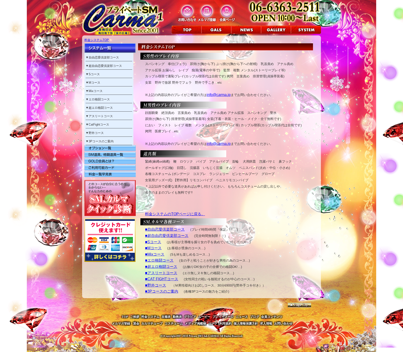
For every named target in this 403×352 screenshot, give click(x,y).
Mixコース (96, 91)
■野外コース (155, 285)
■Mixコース (154, 254)
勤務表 (177, 316)
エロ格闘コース (99, 99)
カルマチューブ (152, 323)
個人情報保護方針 (246, 323)
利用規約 (225, 323)
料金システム (150, 316)
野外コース (96, 133)
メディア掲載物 (195, 323)
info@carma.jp (219, 95)
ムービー (204, 316)
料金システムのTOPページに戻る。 (175, 214)
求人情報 (266, 323)
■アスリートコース (161, 273)
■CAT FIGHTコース (161, 279)
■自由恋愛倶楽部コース (165, 229)
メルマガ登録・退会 (125, 323)
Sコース (94, 74)
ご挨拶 (134, 316)
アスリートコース (101, 116)
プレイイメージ (223, 316)
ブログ (254, 316)
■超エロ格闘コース (161, 267)
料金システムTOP (96, 40)
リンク (212, 323)
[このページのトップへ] (299, 305)
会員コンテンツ (271, 316)
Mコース (94, 82)
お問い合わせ (283, 323)
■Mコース (153, 248)
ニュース (242, 316)
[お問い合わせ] (187, 21)
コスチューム (174, 323)
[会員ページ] (227, 21)
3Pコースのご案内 (101, 141)
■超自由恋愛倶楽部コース (166, 236)
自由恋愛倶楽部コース (104, 57)
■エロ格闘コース (159, 260)
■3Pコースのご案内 (161, 291)
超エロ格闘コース (101, 107)
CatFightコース (99, 124)
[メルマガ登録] (207, 21)
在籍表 (166, 316)
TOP (125, 316)
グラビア (190, 316)
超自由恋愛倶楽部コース (105, 66)
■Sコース (153, 242)
